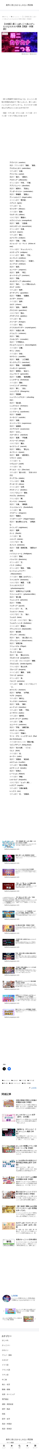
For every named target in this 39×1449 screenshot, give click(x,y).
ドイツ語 (23, 1080)
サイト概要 (10, 1442)
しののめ (14, 1295)
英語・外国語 (27, 1083)
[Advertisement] (19, 75)
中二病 (5, 1083)
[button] (35, 719)
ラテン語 (31, 1080)
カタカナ (15, 1080)
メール (29, 1442)
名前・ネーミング (15, 1083)
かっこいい (7, 1080)
